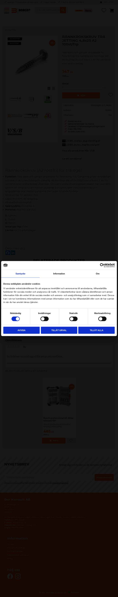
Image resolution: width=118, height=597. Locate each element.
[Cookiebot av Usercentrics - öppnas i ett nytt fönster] (102, 265)
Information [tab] (59, 273)
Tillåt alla (96, 330)
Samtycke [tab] (20, 273)
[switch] (44, 319)
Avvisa (21, 330)
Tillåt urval (59, 330)
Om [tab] (97, 273)
